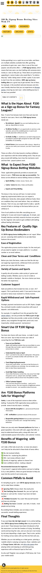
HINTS (12, 26)
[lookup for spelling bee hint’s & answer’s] (4, 26)
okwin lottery (6, 316)
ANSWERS (24, 26)
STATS (30, 32)
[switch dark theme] (4, 565)
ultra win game (28, 544)
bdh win (26, 215)
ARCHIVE (19, 32)
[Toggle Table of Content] (20, 98)
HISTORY (7, 32)
